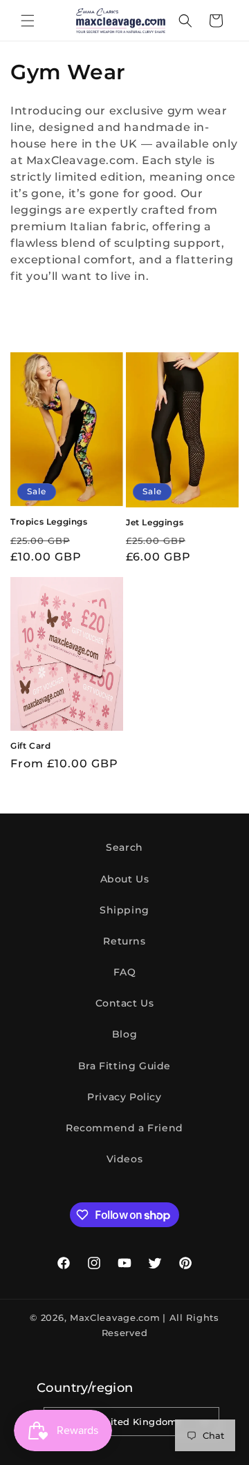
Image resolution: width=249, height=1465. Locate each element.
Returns (124, 941)
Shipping (124, 910)
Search (124, 847)
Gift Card (30, 745)
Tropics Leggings (49, 521)
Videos (125, 1159)
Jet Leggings (154, 522)
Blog (124, 1034)
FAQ (124, 972)
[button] (27, 21)
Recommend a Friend (124, 1128)
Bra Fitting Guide (124, 1066)
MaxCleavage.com (115, 1317)
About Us (124, 879)
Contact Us (124, 1003)
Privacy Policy (124, 1097)
